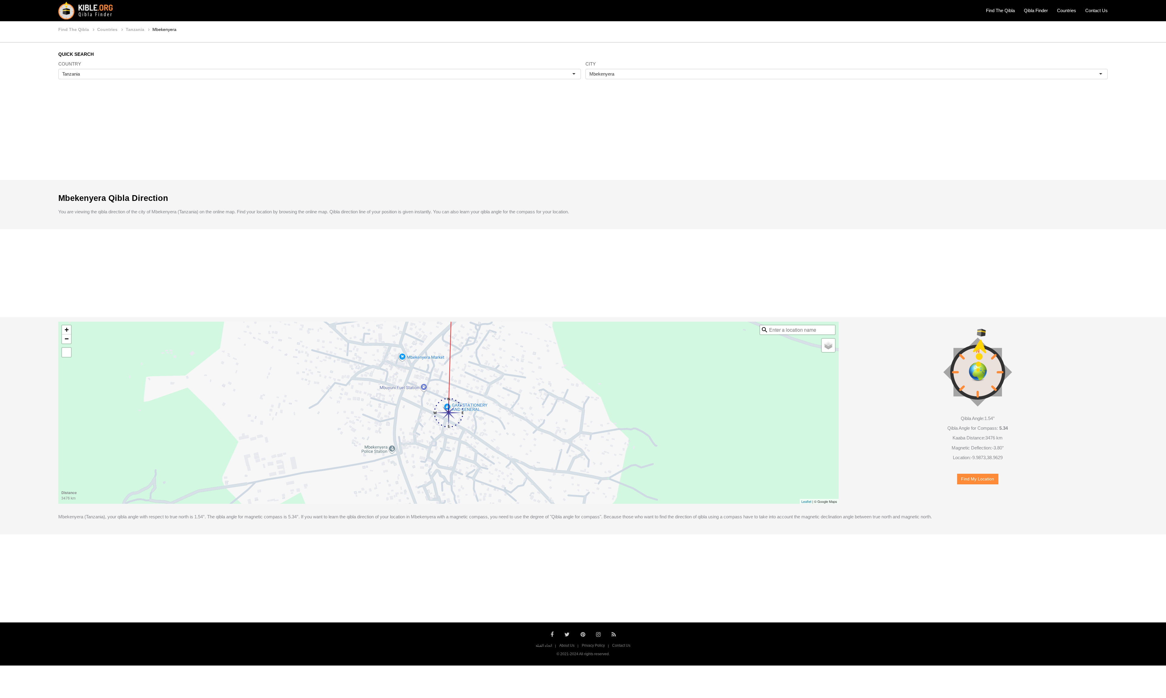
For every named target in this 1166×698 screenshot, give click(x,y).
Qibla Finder (1036, 10)
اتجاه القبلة (544, 645)
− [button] (67, 339)
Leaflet (806, 501)
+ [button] (67, 330)
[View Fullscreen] (66, 352)
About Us (566, 645)
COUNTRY (69, 63)
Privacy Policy (593, 645)
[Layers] (828, 345)
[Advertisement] (583, 135)
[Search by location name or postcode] (764, 329)
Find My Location (977, 479)
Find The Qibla (1000, 10)
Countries (1066, 10)
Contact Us (1096, 10)
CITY (590, 63)
